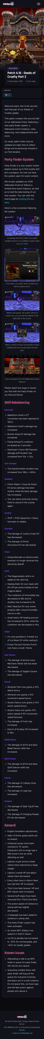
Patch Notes (13, 68)
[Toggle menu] (38, 3)
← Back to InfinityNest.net (22, 1033)
